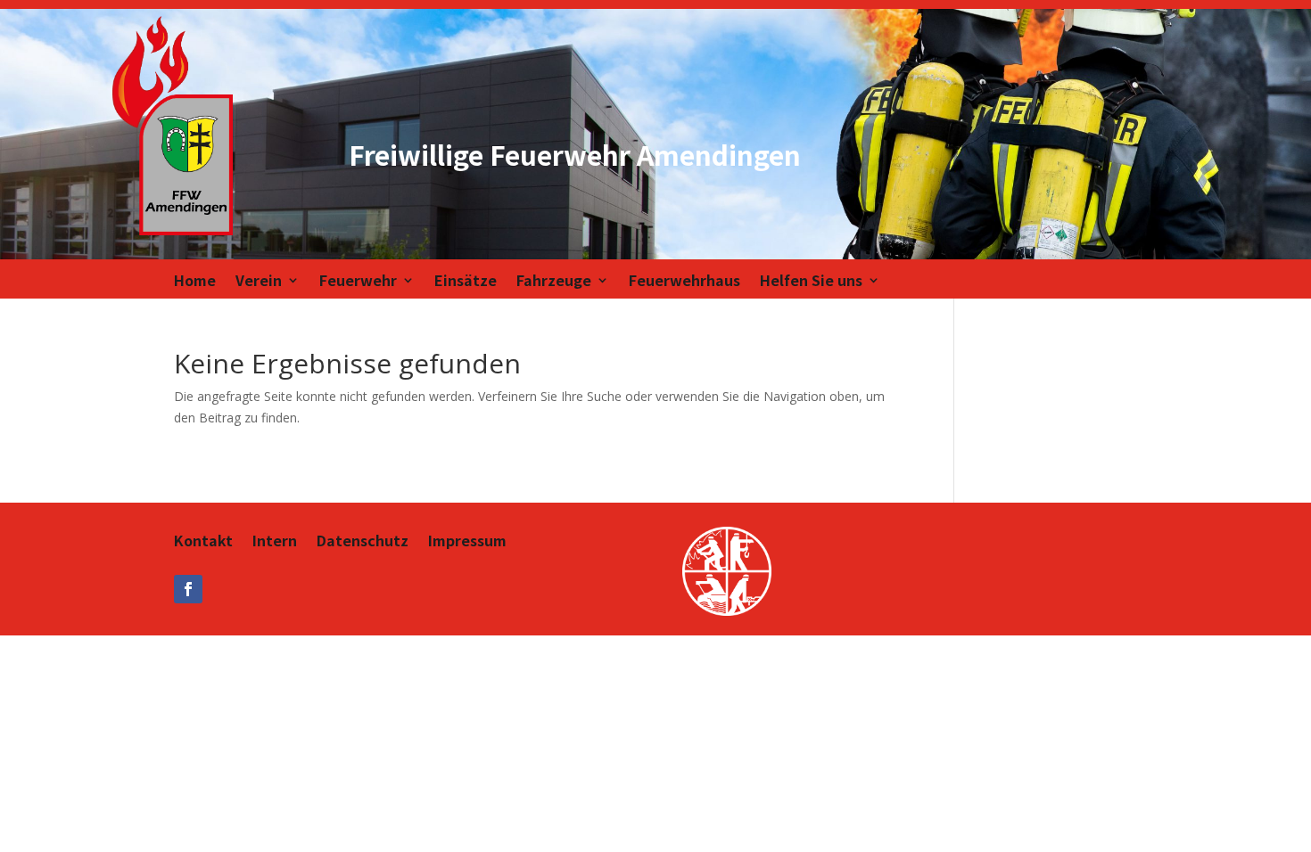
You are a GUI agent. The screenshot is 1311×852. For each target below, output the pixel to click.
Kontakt (203, 542)
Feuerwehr (358, 282)
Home (195, 282)
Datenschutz (362, 542)
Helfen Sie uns (811, 282)
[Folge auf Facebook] (188, 589)
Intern (274, 542)
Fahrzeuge (553, 282)
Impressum (467, 542)
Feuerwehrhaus (684, 282)
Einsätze (465, 282)
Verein (258, 282)
